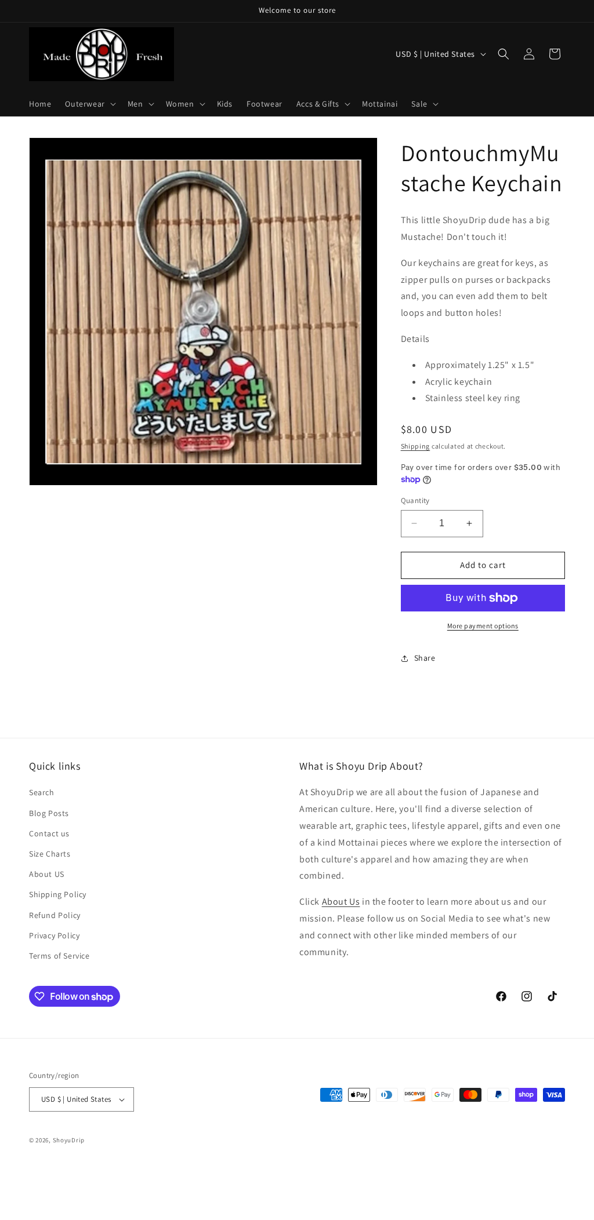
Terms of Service (59, 955)
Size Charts (50, 853)
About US (46, 874)
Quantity (415, 500)
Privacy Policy (54, 935)
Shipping (415, 446)
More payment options (483, 625)
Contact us (49, 833)
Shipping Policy (57, 894)
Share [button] (425, 658)
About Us (341, 901)
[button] (89, 104)
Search (42, 792)
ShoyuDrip (69, 1140)
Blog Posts (49, 813)
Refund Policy (55, 915)
